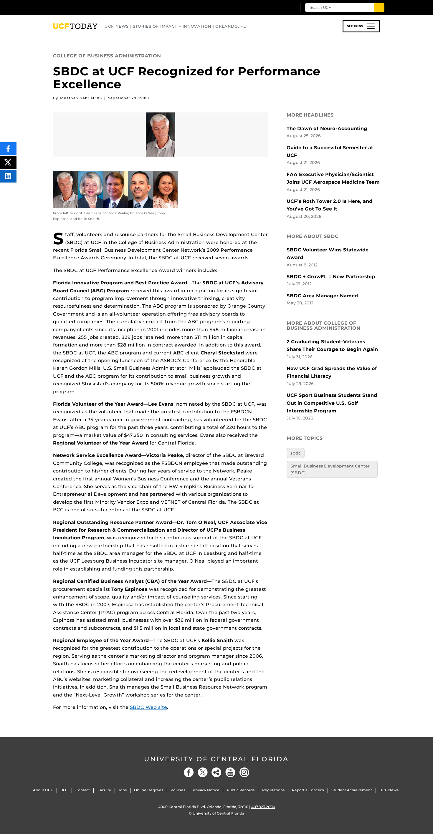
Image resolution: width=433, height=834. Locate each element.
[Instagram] (244, 772)
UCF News (389, 790)
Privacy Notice (206, 790)
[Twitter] (203, 772)
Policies (178, 790)
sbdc (295, 453)
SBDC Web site (148, 707)
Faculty (104, 790)
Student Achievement (351, 790)
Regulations (273, 790)
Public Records (240, 790)
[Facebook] (189, 772)
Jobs (122, 790)
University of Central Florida (216, 759)
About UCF (43, 790)
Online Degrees (148, 790)
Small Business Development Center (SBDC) (330, 469)
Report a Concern (308, 790)
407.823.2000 (263, 807)
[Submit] (379, 7)
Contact (82, 790)
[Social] (216, 772)
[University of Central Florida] (96, 7)
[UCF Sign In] (277, 8)
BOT (64, 790)
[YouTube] (230, 772)
